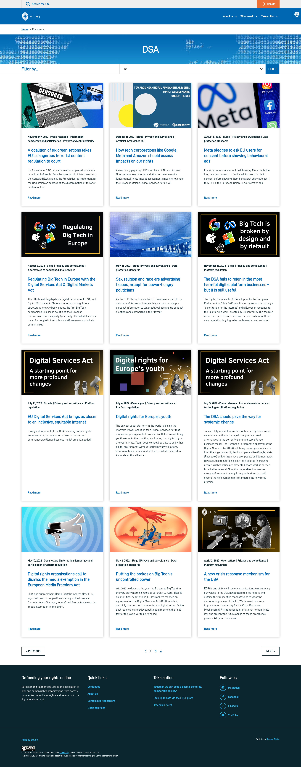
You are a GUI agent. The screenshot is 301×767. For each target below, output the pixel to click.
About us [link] (228, 16)
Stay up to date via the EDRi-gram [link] (173, 697)
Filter (272, 68)
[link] (297, 14)
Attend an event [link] (163, 705)
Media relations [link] (96, 707)
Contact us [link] (93, 686)
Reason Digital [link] (273, 739)
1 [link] (145, 651)
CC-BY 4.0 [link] (64, 752)
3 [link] (155, 651)
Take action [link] (267, 16)
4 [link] (161, 651)
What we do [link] (247, 16)
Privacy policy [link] (29, 739)
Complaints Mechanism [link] (101, 700)
